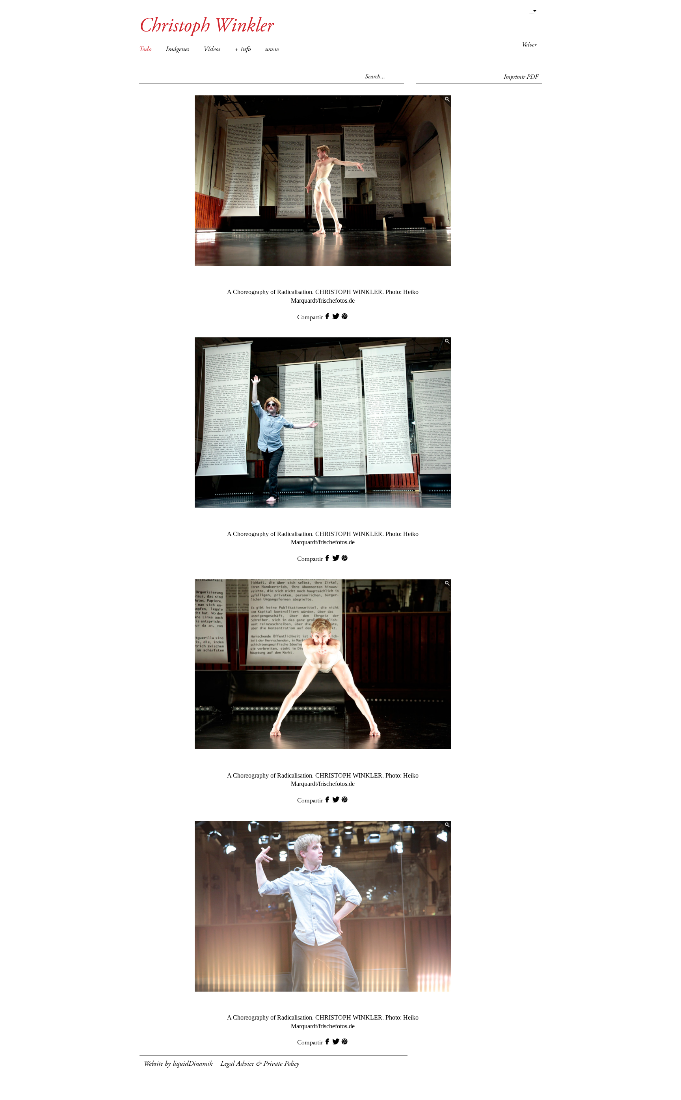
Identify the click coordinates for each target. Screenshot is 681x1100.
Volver (529, 45)
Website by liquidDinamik (177, 1064)
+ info (242, 49)
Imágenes (177, 49)
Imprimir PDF (521, 77)
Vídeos (211, 49)
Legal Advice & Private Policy (259, 1064)
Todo (145, 49)
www (272, 49)
